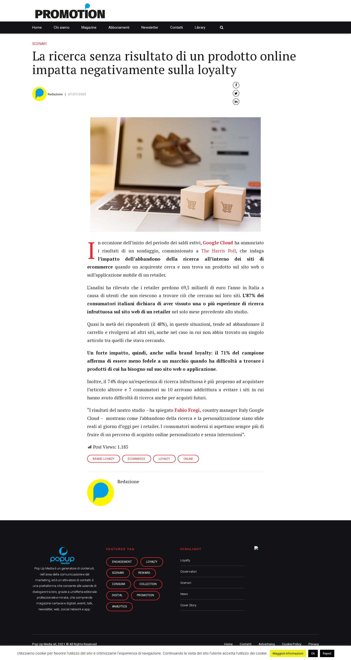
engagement (122, 561)
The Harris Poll (218, 251)
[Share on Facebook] (236, 85)
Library (200, 27)
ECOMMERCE (136, 459)
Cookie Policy (291, 644)
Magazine (88, 27)
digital (117, 595)
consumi (118, 584)
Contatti (176, 27)
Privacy (313, 644)
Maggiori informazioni (288, 653)
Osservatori (188, 571)
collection (148, 584)
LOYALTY (164, 459)
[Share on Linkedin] (236, 101)
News (184, 594)
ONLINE (188, 459)
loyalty (151, 561)
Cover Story (188, 605)
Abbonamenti (118, 27)
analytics (119, 606)
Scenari (39, 44)
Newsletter (149, 27)
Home (37, 27)
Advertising (267, 644)
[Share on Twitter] (236, 93)
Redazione (55, 94)
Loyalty (185, 560)
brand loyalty (103, 459)
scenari (118, 572)
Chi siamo (61, 27)
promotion (145, 595)
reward (144, 572)
